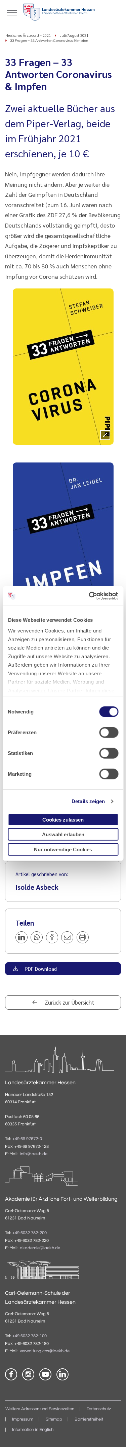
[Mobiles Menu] (11, 12)
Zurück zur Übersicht (68, 1002)
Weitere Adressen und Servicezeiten (39, 1409)
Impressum (22, 1419)
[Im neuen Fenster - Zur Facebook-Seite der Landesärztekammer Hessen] (11, 1374)
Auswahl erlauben (63, 834)
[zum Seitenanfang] (112, 1433)
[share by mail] (67, 937)
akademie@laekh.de (40, 1248)
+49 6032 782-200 (29, 1233)
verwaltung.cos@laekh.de (45, 1351)
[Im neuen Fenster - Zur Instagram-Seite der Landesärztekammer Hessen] (28, 1374)
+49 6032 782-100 (29, 1336)
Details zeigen (88, 801)
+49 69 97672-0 (27, 1139)
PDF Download (40, 968)
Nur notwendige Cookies (63, 849)
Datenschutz (99, 1409)
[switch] (108, 732)
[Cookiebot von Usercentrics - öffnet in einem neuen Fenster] (89, 596)
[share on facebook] (52, 937)
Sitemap (54, 1419)
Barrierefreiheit (89, 1419)
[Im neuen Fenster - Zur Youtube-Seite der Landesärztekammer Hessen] (45, 1374)
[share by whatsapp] (36, 937)
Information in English (32, 1430)
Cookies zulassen (63, 819)
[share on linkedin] (21, 937)
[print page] (82, 937)
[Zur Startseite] (59, 13)
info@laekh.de (33, 1154)
